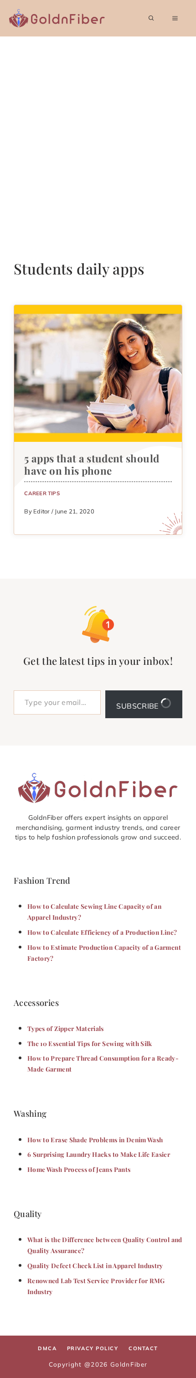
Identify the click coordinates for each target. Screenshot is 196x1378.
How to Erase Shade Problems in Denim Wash (95, 1139)
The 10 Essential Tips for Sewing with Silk (89, 1043)
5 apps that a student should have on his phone (91, 464)
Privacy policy (93, 1348)
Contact (143, 1348)
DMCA (47, 1348)
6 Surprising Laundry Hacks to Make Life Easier (98, 1154)
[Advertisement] (98, 139)
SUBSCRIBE (138, 705)
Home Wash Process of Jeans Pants (78, 1169)
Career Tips (42, 493)
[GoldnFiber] (98, 788)
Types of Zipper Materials (65, 1028)
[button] (151, 18)
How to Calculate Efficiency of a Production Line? (102, 932)
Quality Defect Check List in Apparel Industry (95, 1265)
